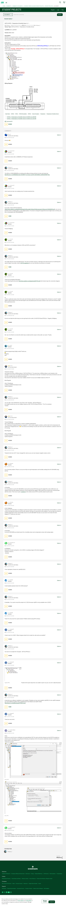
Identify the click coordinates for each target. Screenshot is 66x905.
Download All (9, 121)
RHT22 (29, 113)
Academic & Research (6, 873)
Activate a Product (28, 888)
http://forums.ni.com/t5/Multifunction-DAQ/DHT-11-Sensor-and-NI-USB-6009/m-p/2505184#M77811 (27, 174)
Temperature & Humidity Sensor (53, 113)
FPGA (16, 113)
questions (23, 491)
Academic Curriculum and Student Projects (34, 6)
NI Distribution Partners (6, 878)
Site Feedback (46, 888)
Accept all (52, 901)
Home (4, 6)
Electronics (28, 873)
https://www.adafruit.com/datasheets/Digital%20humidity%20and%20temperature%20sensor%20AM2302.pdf (30, 209)
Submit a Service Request (38, 888)
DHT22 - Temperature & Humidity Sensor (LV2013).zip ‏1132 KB (21, 118)
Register (53, 9)
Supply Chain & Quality (33, 883)
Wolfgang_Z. (38, 25)
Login (58, 9)
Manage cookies (45, 901)
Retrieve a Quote (25, 878)
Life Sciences (46, 873)
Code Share (7, 113)
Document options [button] (8, 18)
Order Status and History (16, 878)
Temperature (42, 113)
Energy (32, 873)
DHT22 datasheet (25, 263)
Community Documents (17, 6)
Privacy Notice (21, 900)
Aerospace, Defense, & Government (17, 873)
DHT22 (12, 113)
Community (8, 6)
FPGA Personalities (23, 113)
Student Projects (49, 6)
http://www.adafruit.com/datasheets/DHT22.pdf (29, 281)
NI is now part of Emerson (6, 883)
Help (62, 9)
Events (40, 883)
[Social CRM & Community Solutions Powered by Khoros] (59, 857)
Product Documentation (11, 888)
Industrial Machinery (38, 873)
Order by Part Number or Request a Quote (44, 878)
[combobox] (34, 14)
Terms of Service (32, 878)
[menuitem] (60, 3)
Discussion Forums (20, 888)
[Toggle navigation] (9, 2)
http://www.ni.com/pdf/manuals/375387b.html (15, 703)
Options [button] (59, 135)
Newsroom (26, 883)
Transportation (59, 873)
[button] (6, 124)
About (14, 883)
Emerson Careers (19, 883)
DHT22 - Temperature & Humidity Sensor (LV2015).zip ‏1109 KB (21, 116)
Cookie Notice (29, 900)
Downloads (4, 888)
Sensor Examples (35, 113)
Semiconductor (52, 873)
